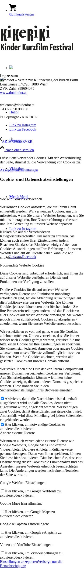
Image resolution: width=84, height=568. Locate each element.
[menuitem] (46, 140)
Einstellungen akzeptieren (19, 562)
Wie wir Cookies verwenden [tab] (21, 199)
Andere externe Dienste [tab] (17, 433)
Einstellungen (28, 170)
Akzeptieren (9, 170)
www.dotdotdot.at (13, 93)
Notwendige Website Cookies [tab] (22, 265)
